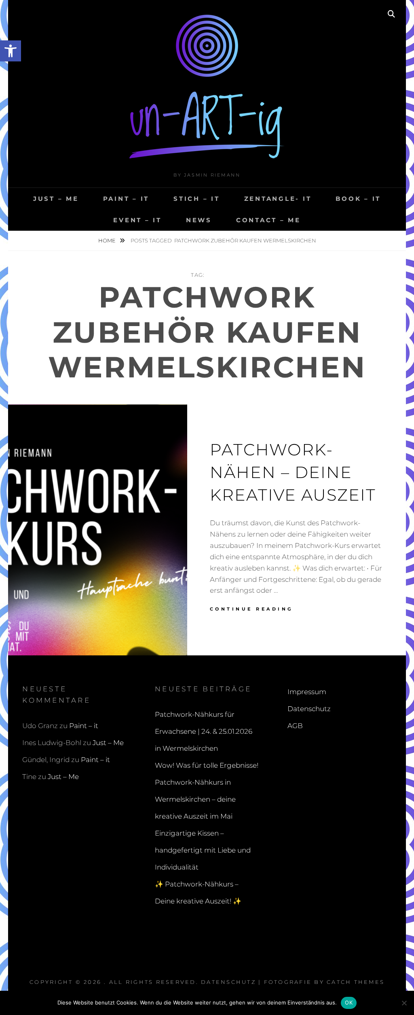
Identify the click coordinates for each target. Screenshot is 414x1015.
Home (107, 240)
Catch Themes (355, 982)
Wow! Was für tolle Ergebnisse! (206, 765)
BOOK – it (358, 198)
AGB (295, 726)
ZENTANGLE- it (278, 198)
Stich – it (196, 198)
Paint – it (126, 198)
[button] (10, 50)
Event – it (137, 220)
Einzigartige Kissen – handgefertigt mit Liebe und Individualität (203, 850)
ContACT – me (268, 220)
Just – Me (56, 198)
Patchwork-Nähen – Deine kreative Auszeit (293, 472)
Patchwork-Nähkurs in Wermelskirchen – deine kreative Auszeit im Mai (195, 799)
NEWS (199, 220)
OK (349, 1002)
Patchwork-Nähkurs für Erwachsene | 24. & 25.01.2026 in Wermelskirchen (203, 731)
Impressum (306, 692)
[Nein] (404, 1003)
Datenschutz (309, 709)
